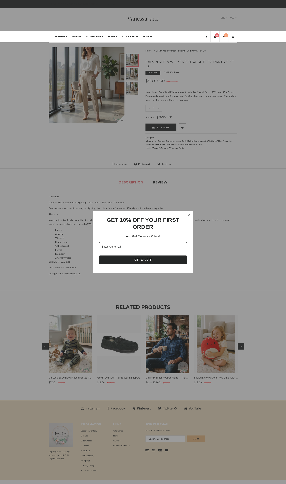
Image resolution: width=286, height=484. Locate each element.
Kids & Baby (129, 36)
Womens (60, 36)
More (146, 36)
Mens (75, 36)
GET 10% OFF (143, 259)
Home (111, 36)
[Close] (189, 215)
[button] (206, 36)
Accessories (93, 36)
